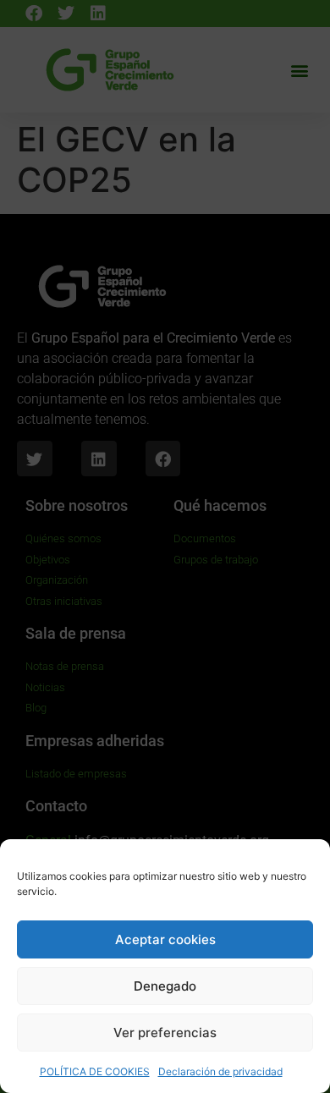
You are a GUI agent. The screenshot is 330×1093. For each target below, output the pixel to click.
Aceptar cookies (165, 939)
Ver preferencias (165, 1032)
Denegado (165, 986)
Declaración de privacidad (220, 1071)
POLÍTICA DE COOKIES (95, 1071)
